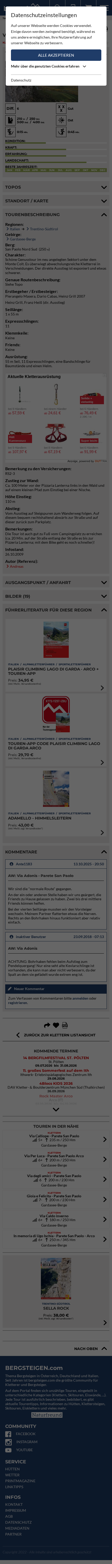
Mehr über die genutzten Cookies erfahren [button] (45, 66)
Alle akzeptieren (56, 55)
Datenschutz (21, 80)
